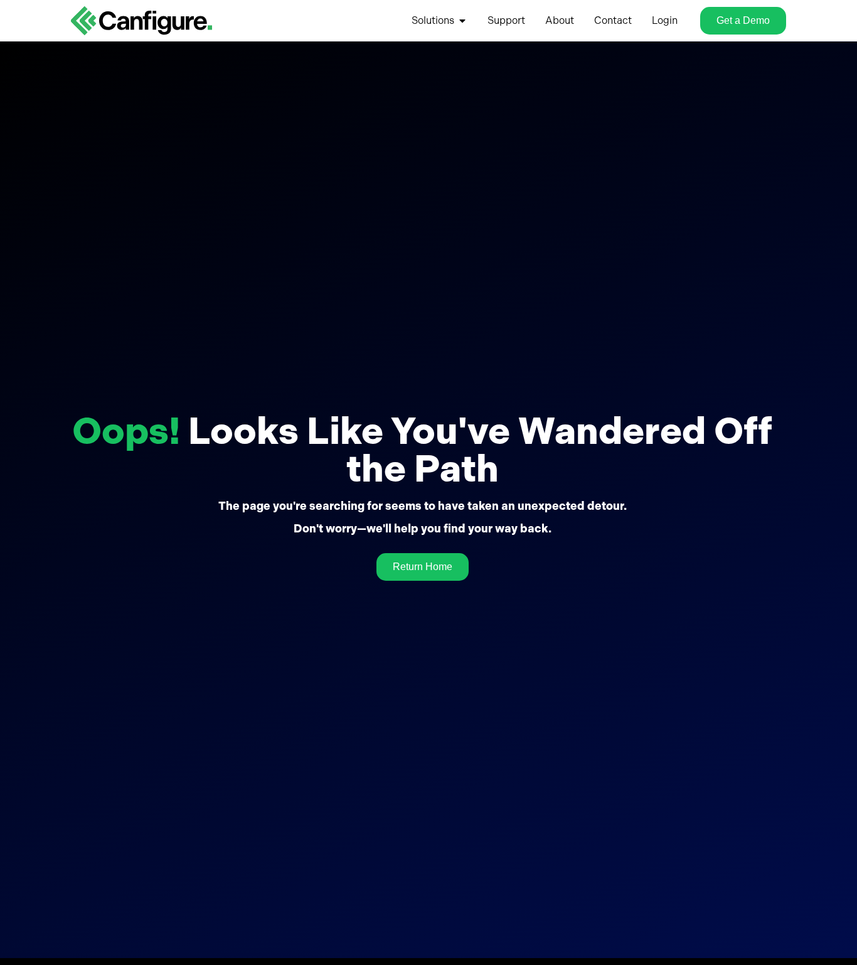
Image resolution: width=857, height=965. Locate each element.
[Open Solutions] (462, 20)
